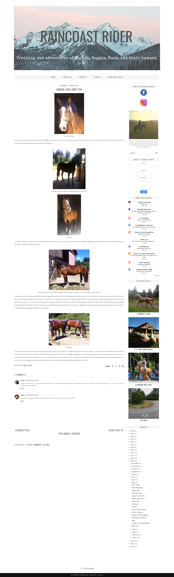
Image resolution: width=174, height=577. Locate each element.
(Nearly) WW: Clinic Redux (140, 515)
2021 (132, 444)
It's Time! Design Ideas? (143, 349)
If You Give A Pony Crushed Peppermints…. (144, 241)
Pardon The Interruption (139, 509)
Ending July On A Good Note (144, 271)
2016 (132, 458)
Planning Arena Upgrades (144, 264)
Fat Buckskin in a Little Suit (144, 225)
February (135, 535)
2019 (132, 450)
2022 (132, 442)
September (135, 471)
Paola (22, 380)
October (134, 469)
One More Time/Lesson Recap (141, 523)
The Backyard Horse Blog (144, 269)
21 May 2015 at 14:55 (31, 395)
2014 (132, 541)
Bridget (83, 77)
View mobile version (69, 433)
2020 (132, 447)
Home (53, 77)
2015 (132, 461)
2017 (132, 455)
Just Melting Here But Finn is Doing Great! (144, 227)
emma (22, 395)
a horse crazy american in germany (144, 253)
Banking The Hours (137, 498)
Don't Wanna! (136, 485)
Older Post (115, 430)
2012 (132, 546)
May (133, 482)
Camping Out (136, 490)
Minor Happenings (137, 487)
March (134, 532)
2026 (132, 431)
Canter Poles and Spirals (139, 517)
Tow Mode (144, 420)
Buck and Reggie (115, 77)
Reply (22, 388)
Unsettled (134, 506)
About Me (67, 77)
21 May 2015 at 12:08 (31, 380)
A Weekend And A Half (143, 385)
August (134, 474)
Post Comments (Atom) (38, 445)
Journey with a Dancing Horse (144, 232)
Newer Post (23, 430)
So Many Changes (137, 512)
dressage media (144, 204)
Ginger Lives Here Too (138, 496)
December (135, 463)
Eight (133, 520)
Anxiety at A (144, 239)
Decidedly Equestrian (144, 209)
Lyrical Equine (144, 218)
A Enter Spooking (144, 262)
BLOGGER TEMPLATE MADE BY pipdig (87, 575)
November (135, 466)
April (133, 529)
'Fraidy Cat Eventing (144, 202)
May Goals (135, 526)
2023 (132, 439)
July (133, 477)
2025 (132, 433)
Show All (157, 275)
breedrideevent (144, 246)
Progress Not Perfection (144, 234)
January (134, 537)
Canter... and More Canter (144, 220)
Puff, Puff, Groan (137, 493)
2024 (132, 436)
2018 (132, 452)
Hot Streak (135, 504)
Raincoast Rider (89, 568)
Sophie (97, 77)
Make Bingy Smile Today (144, 248)
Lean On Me (135, 501)
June (133, 480)
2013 (132, 543)
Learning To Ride (143, 314)
